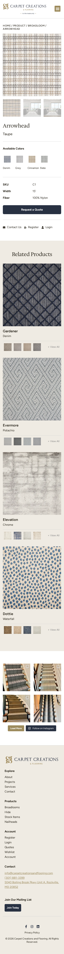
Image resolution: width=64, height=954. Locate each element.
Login (8, 842)
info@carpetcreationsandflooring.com (29, 873)
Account (10, 857)
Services (10, 786)
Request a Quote (32, 209)
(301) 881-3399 (15, 878)
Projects (10, 782)
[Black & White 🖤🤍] (47, 708)
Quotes (9, 847)
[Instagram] (32, 926)
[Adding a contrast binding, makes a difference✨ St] (16, 708)
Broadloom (36, 25)
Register (10, 837)
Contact (10, 791)
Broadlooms (12, 807)
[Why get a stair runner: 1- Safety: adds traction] (16, 677)
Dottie (8, 614)
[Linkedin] (38, 926)
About (8, 777)
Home (7, 25)
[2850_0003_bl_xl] (32, 64)
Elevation (10, 519)
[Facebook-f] (26, 926)
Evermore (10, 425)
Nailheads (11, 821)
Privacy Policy (32, 932)
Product (19, 25)
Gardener (10, 331)
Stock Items (12, 817)
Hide (8, 812)
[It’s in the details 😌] (47, 677)
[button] (57, 9)
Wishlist (10, 852)
